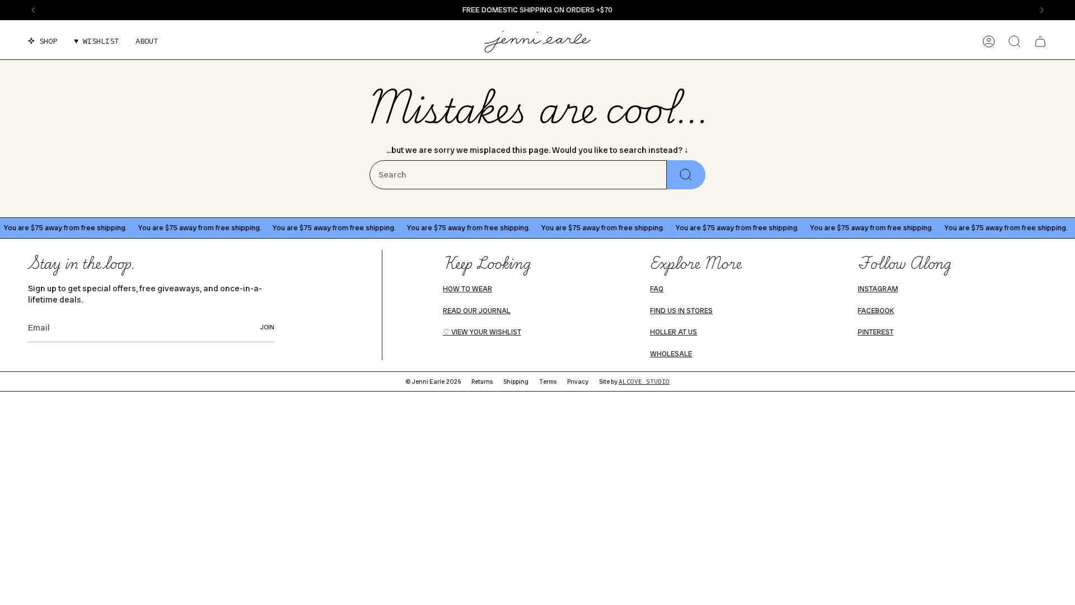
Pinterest (876, 332)
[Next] (1042, 10)
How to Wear (467, 289)
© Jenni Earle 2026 (433, 381)
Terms (548, 381)
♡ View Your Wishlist (482, 332)
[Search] (686, 174)
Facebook (876, 310)
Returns (482, 381)
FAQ (656, 289)
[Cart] (1040, 41)
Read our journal (477, 310)
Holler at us (673, 332)
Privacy (577, 381)
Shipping (516, 381)
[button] (43, 41)
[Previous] (33, 10)
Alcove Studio (644, 381)
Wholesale (671, 354)
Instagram (878, 289)
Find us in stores (681, 310)
